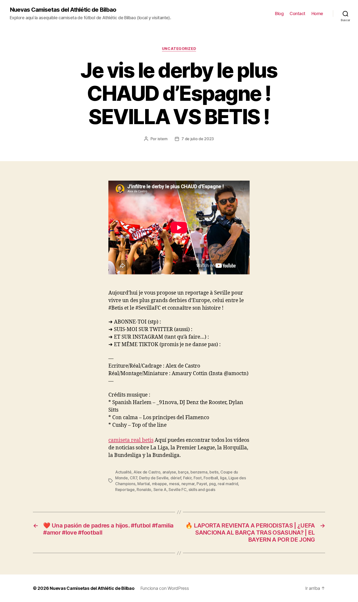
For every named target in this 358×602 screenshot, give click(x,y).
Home (317, 13)
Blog (279, 13)
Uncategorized (179, 48)
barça (183, 472)
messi (174, 483)
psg (212, 483)
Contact (297, 13)
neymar (188, 483)
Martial (143, 483)
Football (211, 477)
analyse (169, 472)
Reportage (125, 489)
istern (163, 138)
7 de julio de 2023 (197, 138)
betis (213, 472)
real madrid (228, 483)
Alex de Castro (146, 472)
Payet (202, 483)
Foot (198, 477)
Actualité (123, 472)
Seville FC (177, 489)
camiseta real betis (130, 440)
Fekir (187, 477)
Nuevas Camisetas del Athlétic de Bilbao (63, 10)
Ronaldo (144, 489)
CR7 (133, 477)
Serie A (160, 489)
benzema (198, 472)
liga (223, 477)
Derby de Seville (154, 477)
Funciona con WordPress (164, 588)
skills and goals (201, 489)
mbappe (159, 483)
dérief (175, 477)
